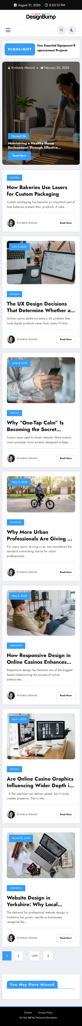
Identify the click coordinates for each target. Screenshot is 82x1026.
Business (14, 177)
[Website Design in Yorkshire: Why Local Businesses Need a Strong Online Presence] (41, 855)
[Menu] (8, 30)
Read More (19, 156)
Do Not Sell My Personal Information (38, 1017)
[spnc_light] (71, 30)
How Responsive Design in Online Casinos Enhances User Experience (39, 659)
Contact (28, 1012)
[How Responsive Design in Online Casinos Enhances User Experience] (41, 613)
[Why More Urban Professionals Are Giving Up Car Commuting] (41, 494)
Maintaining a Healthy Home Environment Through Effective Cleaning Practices (33, 145)
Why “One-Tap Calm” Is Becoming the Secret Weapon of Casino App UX (39, 426)
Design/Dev (16, 645)
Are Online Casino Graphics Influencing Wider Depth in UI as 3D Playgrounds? (40, 782)
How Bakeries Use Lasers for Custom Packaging (37, 191)
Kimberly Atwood (22, 67)
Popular (14, 294)
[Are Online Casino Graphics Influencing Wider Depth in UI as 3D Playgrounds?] (41, 736)
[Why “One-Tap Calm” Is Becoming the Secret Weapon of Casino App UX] (41, 380)
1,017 (34, 956)
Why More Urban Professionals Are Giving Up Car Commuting (40, 535)
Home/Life (18, 136)
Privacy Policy (45, 1012)
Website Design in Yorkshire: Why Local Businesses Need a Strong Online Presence (38, 901)
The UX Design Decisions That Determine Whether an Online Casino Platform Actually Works (40, 307)
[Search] (61, 30)
